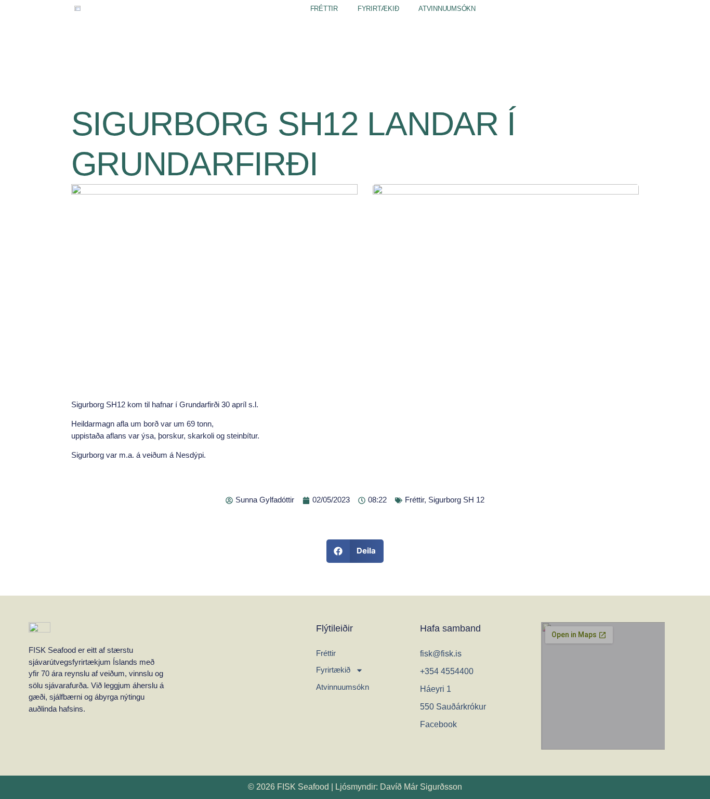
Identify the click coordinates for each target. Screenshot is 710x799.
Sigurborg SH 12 (456, 499)
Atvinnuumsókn (447, 8)
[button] (355, 551)
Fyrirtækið (378, 8)
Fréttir (324, 8)
